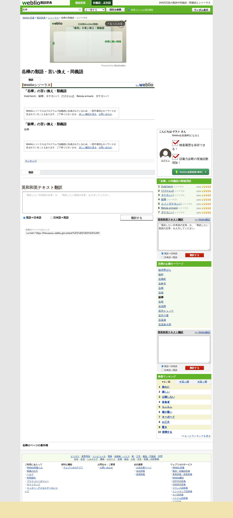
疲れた (166, 386)
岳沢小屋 (163, 315)
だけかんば (167, 190)
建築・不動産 (149, 456)
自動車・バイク (122, 456)
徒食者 (166, 402)
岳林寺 (162, 283)
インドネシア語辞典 (182, 491)
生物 (120, 459)
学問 (160, 456)
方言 (139, 459)
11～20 (184, 381)
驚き (164, 427)
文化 (76, 459)
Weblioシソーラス (37, 85)
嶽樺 (163, 199)
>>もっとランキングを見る (196, 436)
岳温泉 (162, 319)
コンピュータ (99, 456)
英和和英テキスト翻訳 (42, 187)
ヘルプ (30, 474)
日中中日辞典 (179, 481)
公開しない (168, 396)
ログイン (165, 160)
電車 (110, 456)
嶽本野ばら (164, 269)
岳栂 (160, 288)
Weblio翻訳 (178, 478)
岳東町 (162, 279)
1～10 (166, 381)
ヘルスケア (92, 459)
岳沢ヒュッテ (166, 310)
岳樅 (160, 292)
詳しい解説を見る (87, 114)
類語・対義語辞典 (181, 471)
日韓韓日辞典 (179, 484)
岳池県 (162, 306)
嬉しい (166, 391)
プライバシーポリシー (38, 481)
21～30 (202, 381)
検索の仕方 (32, 471)
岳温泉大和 (164, 324)
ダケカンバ (167, 212)
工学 (138, 456)
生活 (82, 459)
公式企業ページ (143, 467)
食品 (126, 459)
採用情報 (140, 474)
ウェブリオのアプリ (73, 467)
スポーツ (111, 459)
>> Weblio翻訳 (202, 219)
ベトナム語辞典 (180, 498)
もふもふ (167, 406)
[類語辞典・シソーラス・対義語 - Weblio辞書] (31, 4)
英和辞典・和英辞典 (182, 474)
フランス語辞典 (180, 488)
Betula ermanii (169, 207)
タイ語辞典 (178, 494)
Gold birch (167, 186)
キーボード (168, 416)
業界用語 (86, 456)
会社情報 (140, 471)
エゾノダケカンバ (171, 203)
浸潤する (167, 432)
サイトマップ (33, 484)
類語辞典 (80, 2)
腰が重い (167, 412)
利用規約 (31, 478)
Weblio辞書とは (35, 467)
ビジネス (75, 456)
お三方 (166, 422)
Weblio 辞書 (28, 18)
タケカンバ (167, 195)
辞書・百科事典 (151, 459)
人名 (133, 459)
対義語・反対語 (102, 2)
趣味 (102, 459)
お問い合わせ (105, 114)
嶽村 (160, 274)
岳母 (160, 301)
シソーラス (53, 18)
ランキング (31, 161)
